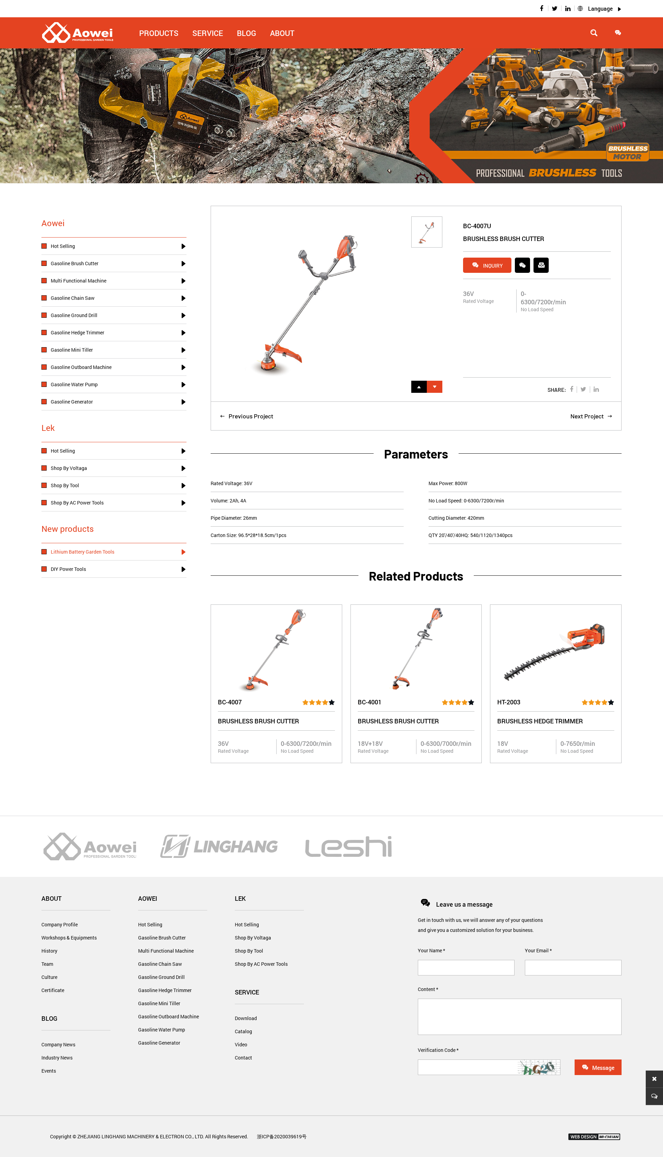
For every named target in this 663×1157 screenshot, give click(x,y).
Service (247, 992)
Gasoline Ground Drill (161, 977)
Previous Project (246, 416)
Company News (58, 1044)
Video (241, 1044)
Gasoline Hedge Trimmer (165, 990)
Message (598, 1067)
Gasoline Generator (159, 1042)
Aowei (147, 898)
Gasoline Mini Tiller (159, 1003)
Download (246, 1018)
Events (48, 1070)
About (282, 33)
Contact (243, 1057)
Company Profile (59, 924)
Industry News (57, 1057)
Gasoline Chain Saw (160, 964)
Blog (49, 1018)
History (49, 950)
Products (159, 33)
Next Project (591, 416)
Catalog (243, 1031)
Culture (49, 977)
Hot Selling (150, 924)
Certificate (52, 990)
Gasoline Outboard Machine (168, 1016)
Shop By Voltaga (253, 937)
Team (47, 964)
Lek (240, 898)
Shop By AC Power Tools (261, 964)
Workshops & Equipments (69, 937)
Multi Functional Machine (166, 950)
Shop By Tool (249, 950)
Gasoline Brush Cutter (162, 937)
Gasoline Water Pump (161, 1029)
